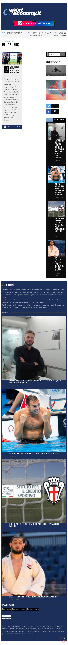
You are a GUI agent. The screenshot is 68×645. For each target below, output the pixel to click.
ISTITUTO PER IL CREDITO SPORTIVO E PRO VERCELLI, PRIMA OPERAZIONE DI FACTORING (60, 226)
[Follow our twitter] (48, 107)
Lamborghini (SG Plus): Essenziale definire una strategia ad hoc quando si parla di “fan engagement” (59, 150)
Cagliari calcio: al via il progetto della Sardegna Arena (14, 70)
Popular (50, 121)
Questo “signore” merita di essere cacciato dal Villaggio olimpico (59, 265)
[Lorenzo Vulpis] (33, 610)
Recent (56, 121)
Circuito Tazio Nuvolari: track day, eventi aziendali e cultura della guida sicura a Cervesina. (16, 33)
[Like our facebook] (48, 113)
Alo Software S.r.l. (31, 635)
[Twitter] (64, 639)
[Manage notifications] (63, 641)
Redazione (9, 128)
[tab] (49, 121)
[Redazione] (6, 610)
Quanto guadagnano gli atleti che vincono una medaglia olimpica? (59, 190)
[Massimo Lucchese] (19, 610)
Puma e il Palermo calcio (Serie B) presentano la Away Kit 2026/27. (41, 32)
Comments (62, 121)
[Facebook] (61, 639)
